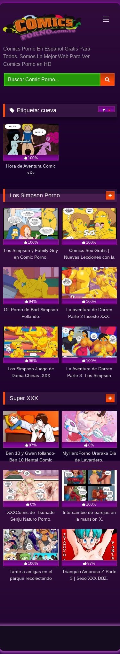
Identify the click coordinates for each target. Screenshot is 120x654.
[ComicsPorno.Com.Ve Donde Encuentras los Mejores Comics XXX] (49, 24)
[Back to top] (100, 635)
